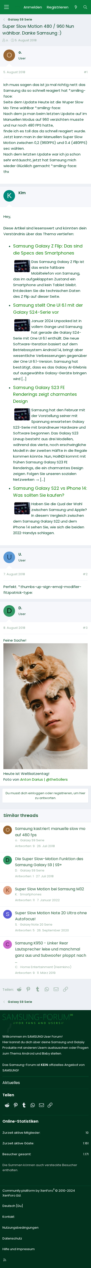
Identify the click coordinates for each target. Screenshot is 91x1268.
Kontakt (8, 1216)
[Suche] (85, 7)
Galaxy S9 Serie (32, 840)
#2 (85, 574)
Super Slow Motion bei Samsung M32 (49, 889)
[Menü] (6, 7)
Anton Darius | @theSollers (44, 779)
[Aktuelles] (75, 7)
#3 (85, 627)
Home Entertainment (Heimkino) (45, 967)
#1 (86, 72)
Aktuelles (11, 1082)
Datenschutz (12, 1238)
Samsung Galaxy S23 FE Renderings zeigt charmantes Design (45, 394)
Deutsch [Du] (12, 1206)
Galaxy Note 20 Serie (36, 924)
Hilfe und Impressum (18, 1249)
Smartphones (30, 894)
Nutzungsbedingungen (20, 1227)
